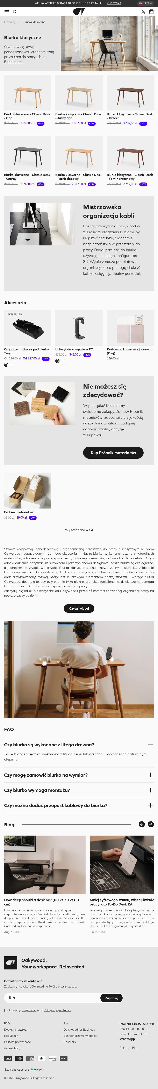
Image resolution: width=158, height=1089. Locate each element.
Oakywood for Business (79, 1029)
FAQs (7, 1023)
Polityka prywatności (17, 1042)
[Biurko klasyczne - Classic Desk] (44, 663)
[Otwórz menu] (6, 11)
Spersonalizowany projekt (81, 1036)
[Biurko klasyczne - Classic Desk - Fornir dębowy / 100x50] (78, 153)
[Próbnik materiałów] (27, 491)
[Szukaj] (14, 12)
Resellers (70, 1042)
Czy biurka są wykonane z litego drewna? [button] (49, 744)
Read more (13, 62)
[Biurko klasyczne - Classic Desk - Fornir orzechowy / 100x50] (130, 153)
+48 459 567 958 (143, 1024)
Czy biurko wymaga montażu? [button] (37, 790)
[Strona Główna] (79, 11)
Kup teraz (114, 3)
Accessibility (12, 1048)
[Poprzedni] (142, 824)
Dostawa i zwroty (15, 1029)
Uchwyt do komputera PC (74, 349)
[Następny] (151, 824)
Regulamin (29, 1010)
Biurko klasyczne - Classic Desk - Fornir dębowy (78, 176)
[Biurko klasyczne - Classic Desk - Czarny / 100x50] (27, 153)
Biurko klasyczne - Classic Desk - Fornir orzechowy (130, 176)
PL (134, 1048)
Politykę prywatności (57, 1010)
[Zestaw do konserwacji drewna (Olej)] (130, 328)
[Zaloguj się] (143, 11)
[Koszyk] (151, 11)
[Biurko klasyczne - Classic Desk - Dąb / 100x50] (27, 93)
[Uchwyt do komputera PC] (78, 328)
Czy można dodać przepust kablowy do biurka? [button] (55, 805)
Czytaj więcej (79, 608)
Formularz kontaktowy (134, 1034)
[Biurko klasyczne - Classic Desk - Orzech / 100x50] (130, 93)
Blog (66, 1023)
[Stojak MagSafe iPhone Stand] (111, 659)
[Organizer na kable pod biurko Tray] (27, 328)
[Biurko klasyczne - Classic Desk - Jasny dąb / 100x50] (78, 93)
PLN (122, 1048)
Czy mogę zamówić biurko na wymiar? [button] (46, 775)
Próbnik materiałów (18, 512)
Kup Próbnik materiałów (113, 452)
